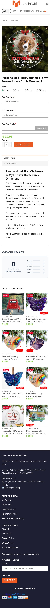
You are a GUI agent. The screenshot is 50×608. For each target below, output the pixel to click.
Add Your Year (8, 110)
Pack (4, 87)
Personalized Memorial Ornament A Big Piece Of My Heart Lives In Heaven (12, 432)
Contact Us (6, 534)
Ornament (14, 20)
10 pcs (42, 90)
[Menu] (3, 4)
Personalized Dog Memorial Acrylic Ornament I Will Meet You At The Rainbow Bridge (11, 357)
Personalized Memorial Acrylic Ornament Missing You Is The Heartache (36, 320)
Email (4, 564)
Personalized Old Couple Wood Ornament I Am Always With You (37, 432)
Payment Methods (9, 514)
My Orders (6, 500)
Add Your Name (8, 97)
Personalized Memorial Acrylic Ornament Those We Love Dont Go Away (12, 395)
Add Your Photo (9, 124)
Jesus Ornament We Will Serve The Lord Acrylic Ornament (11, 320)
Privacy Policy (8, 538)
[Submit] (45, 11)
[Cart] (47, 4)
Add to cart (23, 145)
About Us (6, 529)
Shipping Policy (8, 509)
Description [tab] (9, 158)
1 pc (6, 90)
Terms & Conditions (10, 547)
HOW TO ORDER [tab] (10, 163)
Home (4, 20)
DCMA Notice (8, 543)
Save (6, 295)
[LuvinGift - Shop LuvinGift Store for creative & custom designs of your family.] (25, 4)
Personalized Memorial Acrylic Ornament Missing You (36, 357)
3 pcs (17, 90)
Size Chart (6, 505)
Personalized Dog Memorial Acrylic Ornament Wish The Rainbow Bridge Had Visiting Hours (35, 395)
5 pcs (29, 90)
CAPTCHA (6, 575)
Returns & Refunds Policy (13, 518)
